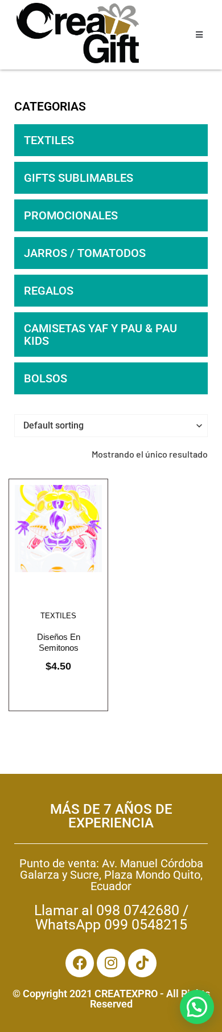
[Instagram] (111, 963)
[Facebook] (79, 963)
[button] (197, 1007)
